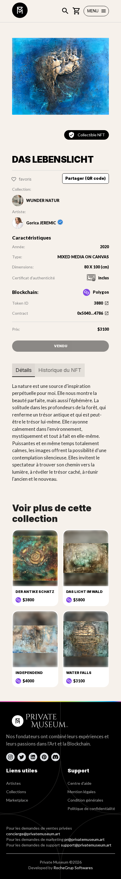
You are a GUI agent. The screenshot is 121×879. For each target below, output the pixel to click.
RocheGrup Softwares (73, 867)
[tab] (23, 370)
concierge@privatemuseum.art (33, 833)
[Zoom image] (60, 76)
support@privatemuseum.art (86, 845)
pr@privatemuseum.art (84, 839)
